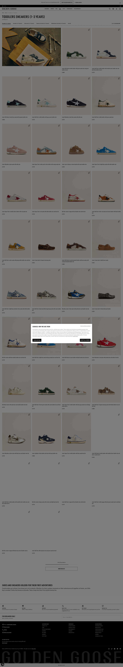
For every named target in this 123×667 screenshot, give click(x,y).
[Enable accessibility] (2, 664)
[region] (61, 333)
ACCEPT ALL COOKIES (85, 340)
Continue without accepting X (85, 325)
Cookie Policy (75, 336)
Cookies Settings (36, 340)
